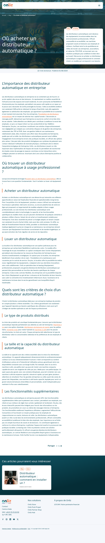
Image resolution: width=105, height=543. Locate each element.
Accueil (4, 15)
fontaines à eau (12, 330)
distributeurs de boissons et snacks (36, 327)
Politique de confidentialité (19, 528)
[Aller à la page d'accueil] (8, 5)
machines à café (40, 330)
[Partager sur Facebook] (57, 446)
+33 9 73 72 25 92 (12, 512)
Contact (5, 506)
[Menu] (99, 5)
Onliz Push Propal (34, 507)
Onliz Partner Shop (35, 510)
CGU (29, 528)
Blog (10, 15)
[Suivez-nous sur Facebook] (3, 519)
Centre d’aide (7, 509)
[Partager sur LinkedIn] (61, 446)
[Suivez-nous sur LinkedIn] (10, 519)
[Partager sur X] (59, 446)
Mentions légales (6, 528)
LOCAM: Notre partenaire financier (67, 504)
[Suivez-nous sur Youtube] (14, 519)
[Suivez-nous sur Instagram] (6, 519)
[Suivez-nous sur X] (17, 519)
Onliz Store (32, 504)
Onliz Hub (31, 512)
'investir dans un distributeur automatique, (40, 179)
